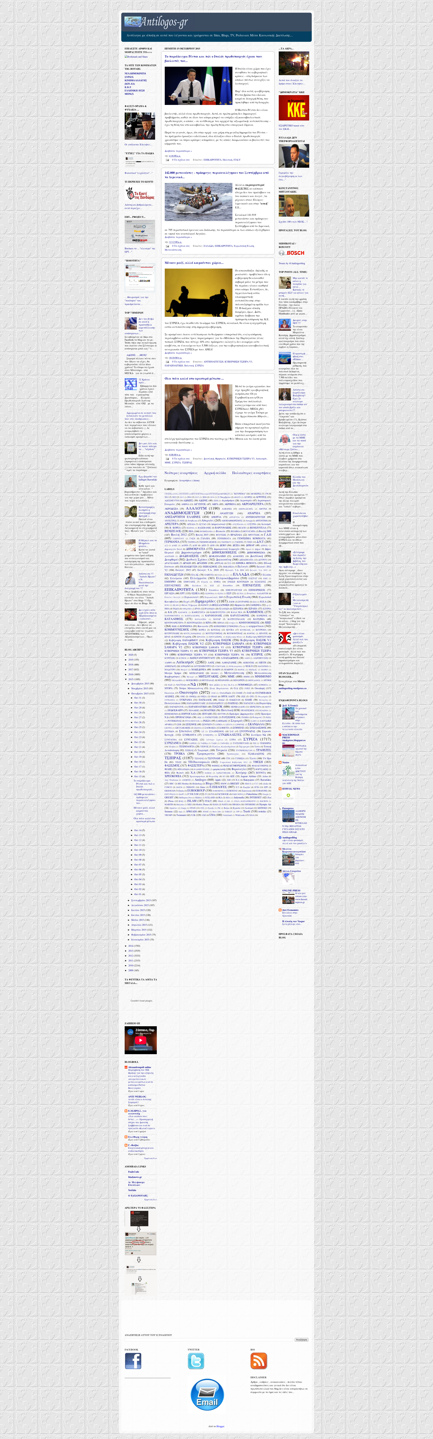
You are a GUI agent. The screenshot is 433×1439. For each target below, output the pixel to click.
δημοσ (248, 549)
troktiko (262, 811)
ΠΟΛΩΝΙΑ (263, 710)
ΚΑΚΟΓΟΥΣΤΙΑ (217, 612)
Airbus (265, 776)
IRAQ (181, 801)
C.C (256, 783)
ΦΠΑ (167, 772)
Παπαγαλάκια (172, 703)
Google (265, 794)
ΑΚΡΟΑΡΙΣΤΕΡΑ (253, 504)
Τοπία (257, 746)
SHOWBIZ (262, 807)
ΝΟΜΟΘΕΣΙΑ (245, 684)
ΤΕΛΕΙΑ (172, 746)
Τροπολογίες (233, 753)
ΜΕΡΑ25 (129, 94)
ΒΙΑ (191, 531)
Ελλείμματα (198, 578)
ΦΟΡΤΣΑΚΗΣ (261, 769)
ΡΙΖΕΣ (268, 717)
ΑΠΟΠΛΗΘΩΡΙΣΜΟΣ (232, 520)
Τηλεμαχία (244, 746)
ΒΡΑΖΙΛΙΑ (236, 534)
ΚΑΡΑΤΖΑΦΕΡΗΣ (239, 615)
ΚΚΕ (268, 622)
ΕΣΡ (229, 593)
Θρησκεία (220, 458)
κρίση (188, 636)
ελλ (227, 575)
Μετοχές (190, 676)
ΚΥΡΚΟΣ (183, 658)
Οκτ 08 (138, 859)
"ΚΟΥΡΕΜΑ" (239, 493)
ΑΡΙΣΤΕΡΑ (172, 524)
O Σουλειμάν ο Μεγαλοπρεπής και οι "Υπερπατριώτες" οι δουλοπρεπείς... (293, 601)
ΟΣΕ (243, 696)
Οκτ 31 (138, 697)
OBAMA (236, 804)
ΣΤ (203, 731)
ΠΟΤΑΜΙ (207, 713)
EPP (266, 787)
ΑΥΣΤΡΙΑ (251, 524)
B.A (237, 779)
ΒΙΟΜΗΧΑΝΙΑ (206, 531)
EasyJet (246, 787)
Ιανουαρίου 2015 (140, 939)
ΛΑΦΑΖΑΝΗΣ (229, 662)
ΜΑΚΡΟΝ (228, 669)
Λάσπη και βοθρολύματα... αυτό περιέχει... (139, 206)
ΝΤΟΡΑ (169, 688)
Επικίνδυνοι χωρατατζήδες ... (300, 516)
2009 (131, 970)
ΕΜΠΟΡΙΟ (170, 581)
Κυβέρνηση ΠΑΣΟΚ (218, 640)
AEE (232, 776)
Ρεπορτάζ (257, 717)
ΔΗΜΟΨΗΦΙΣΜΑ (256, 552)
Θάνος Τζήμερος (189, 605)
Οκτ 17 (138, 766)
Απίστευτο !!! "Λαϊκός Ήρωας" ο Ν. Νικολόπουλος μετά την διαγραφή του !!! (140, 581)
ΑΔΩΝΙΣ (203, 500)
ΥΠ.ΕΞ (178, 762)
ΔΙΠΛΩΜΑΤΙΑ (246, 559)
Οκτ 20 (138, 751)
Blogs (209, 783)
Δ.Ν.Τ (260, 542)
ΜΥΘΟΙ (267, 680)
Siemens (169, 811)
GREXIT (169, 797)
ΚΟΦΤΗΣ (251, 633)
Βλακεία (220, 531)
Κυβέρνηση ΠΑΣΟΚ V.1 (255, 640)
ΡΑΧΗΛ (245, 717)
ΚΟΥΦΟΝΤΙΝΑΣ (235, 633)
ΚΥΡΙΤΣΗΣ (170, 658)
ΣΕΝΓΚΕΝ (207, 724)
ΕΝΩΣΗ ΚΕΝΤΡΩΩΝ (238, 581)
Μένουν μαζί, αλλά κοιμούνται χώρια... (194, 262)
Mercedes (180, 804)
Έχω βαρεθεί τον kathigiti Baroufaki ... (148, 479)
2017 (131, 669)
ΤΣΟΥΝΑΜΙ (214, 758)
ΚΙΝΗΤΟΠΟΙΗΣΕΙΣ (249, 622)
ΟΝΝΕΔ (193, 696)
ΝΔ (193, 684)
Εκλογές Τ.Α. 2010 (208, 570)
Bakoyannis (249, 779)
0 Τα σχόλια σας (181, 159)
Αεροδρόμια (228, 500)
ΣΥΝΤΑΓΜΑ (171, 739)
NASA (215, 804)
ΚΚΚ (174, 626)
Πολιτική (227, 159)
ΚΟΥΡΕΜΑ (261, 629)
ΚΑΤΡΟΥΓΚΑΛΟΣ (236, 619)
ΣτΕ (232, 731)
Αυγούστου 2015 (140, 905)
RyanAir (236, 807)
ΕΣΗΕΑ (196, 593)
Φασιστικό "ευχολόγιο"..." (139, 172)
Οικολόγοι (169, 692)
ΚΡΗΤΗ (177, 636)
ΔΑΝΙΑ (184, 545)
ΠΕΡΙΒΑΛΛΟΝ (238, 706)
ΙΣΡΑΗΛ (252, 608)
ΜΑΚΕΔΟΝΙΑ (198, 669)
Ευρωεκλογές (192, 597)
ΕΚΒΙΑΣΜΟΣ (210, 566)
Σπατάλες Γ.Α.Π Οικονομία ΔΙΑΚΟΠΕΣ (197, 493)
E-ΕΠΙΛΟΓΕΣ (218, 787)
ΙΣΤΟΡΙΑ (267, 608)
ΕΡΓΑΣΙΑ (170, 593)
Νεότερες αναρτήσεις (181, 472)
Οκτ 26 (138, 722)
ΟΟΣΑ (204, 696)
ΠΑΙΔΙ (221, 699)
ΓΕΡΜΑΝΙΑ (172, 542)
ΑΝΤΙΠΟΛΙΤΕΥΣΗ (213, 361)
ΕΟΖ (212, 585)
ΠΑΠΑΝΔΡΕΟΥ (216, 703)
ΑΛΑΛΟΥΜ (196, 508)
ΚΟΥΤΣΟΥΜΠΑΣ (214, 633)
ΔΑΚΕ (174, 545)
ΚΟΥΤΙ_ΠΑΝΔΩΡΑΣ (192, 633)
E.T (237, 787)
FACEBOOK (223, 794)
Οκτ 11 (138, 845)
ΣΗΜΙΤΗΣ (239, 724)
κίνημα (232, 622)
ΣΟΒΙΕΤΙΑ (224, 727)
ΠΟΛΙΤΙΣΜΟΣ (248, 710)
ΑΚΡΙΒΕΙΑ (230, 504)
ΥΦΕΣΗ (258, 762)
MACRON (264, 801)
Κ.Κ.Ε (128, 87)
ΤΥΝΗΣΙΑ (240, 758)
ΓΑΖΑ (192, 538)
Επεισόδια (228, 585)
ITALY (237, 159)
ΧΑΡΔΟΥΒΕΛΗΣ (223, 773)
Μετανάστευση (173, 249)
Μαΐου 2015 (137, 919)
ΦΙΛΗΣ (168, 769)
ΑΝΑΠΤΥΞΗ (226, 513)
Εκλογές (243, 566)
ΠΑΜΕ (248, 699)
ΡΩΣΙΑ (207, 720)
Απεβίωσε (192, 520)
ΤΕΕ (254, 743)
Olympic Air (265, 804)
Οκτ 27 (138, 717)
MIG (189, 804)
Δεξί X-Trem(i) (290, 705)
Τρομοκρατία (206, 753)
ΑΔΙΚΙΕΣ (188, 500)
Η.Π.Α (263, 601)
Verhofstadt (227, 815)
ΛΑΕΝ (247, 658)
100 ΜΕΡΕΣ (255, 493)
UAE (204, 815)
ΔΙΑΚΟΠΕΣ (238, 556)
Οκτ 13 (138, 835)
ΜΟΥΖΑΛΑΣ (208, 680)
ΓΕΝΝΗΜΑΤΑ (224, 538)
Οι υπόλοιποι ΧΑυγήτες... (138, 144)
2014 (189, 497)
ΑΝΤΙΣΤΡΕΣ (170, 520)
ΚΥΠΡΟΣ (257, 654)
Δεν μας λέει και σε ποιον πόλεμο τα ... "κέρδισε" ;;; (148, 448)
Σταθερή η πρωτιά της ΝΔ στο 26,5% (301, 750)
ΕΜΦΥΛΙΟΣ (189, 581)
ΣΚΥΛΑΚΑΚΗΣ (182, 727)
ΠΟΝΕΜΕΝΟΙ (171, 713)
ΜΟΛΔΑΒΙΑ (177, 680)
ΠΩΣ (199, 717)
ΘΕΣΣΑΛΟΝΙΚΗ (220, 605)
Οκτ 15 (138, 776)
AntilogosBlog (289, 837)
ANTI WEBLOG (137, 1096)
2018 (212, 497)
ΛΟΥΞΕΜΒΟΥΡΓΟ (202, 666)
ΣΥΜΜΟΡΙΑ (208, 735)
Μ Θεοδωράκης (235, 666)
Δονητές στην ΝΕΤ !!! (300, 321)
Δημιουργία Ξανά (173, 549)
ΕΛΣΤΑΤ (253, 578)
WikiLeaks (240, 815)
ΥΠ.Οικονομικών (199, 762)
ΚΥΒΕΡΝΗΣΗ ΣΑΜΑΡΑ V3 (208, 647)
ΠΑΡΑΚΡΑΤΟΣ (176, 706)
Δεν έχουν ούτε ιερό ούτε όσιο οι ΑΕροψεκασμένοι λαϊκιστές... (148, 614)
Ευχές (187, 601)
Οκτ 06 (138, 869)
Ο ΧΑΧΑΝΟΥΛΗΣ (138, 1195)
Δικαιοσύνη (223, 559)
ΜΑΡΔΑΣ (253, 669)
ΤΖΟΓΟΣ (204, 746)
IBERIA (198, 797)
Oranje (183, 808)
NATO (225, 804)
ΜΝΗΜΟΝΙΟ (263, 676)
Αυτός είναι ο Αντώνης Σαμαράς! (140, 1101)
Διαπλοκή (209, 458)
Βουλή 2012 (179, 534)
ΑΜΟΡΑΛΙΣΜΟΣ (245, 509)
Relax (226, 807)
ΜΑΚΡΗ (216, 669)
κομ (243, 626)
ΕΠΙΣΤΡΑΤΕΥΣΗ (234, 589)
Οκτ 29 (138, 707)
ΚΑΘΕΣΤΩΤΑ (198, 612)
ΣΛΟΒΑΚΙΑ (210, 727)
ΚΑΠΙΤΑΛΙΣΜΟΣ (192, 615)
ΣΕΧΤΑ (229, 724)
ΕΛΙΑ (220, 575)
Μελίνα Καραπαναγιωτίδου (294, 850)
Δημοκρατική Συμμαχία (226, 549)
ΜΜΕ (168, 462)
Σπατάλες (185, 731)
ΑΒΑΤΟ (237, 497)
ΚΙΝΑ (209, 622)
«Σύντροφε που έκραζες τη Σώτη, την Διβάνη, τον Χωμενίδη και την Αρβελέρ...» (293, 559)
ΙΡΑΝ (197, 608)
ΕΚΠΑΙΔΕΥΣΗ (174, 574)
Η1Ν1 (167, 605)
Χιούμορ (241, 772)
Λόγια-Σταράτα (291, 871)
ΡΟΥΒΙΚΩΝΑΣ (175, 720)
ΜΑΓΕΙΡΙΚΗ (263, 666)
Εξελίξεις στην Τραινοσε (289, 914)
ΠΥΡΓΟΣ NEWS (291, 788)
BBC (171, 783)
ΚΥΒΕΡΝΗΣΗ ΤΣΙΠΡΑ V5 (192, 654)
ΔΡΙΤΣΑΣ (218, 563)
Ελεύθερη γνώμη (137, 1137)
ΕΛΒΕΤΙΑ (209, 574)
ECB (256, 787)
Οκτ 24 (138, 732)
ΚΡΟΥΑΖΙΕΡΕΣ (215, 636)
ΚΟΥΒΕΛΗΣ (245, 630)
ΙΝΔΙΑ (176, 608)
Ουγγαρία (263, 696)
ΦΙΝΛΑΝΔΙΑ (183, 769)
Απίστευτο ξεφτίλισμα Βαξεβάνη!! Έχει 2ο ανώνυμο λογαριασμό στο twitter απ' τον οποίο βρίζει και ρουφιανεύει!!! (293, 400)
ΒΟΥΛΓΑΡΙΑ (249, 531)
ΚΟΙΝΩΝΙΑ (186, 626)
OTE (202, 808)
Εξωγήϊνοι (196, 585)
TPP (237, 811)
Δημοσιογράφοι (191, 552)
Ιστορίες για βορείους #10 (299, 859)
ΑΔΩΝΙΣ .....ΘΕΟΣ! (137, 355)
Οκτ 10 (138, 849)
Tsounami (181, 815)
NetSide (132, 1190)
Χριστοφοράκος (197, 776)
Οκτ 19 (138, 756)
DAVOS (179, 787)
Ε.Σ (229, 563)
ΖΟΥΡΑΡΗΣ (243, 601)
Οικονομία (188, 692)
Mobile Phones (202, 804)
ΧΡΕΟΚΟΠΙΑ (173, 776)
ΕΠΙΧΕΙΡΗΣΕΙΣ (257, 589)
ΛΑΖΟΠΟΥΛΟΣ (260, 658)
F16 (212, 794)
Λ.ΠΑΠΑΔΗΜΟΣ (230, 658)
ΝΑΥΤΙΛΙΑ (181, 684)
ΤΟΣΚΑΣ (189, 750)
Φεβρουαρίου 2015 (141, 934)
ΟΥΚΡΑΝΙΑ (186, 699)
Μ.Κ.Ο (249, 666)
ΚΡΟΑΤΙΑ (201, 636)
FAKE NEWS (237, 794)
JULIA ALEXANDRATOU (245, 801)
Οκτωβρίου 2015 (140, 693)
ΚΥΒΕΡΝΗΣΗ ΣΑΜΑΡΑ (228, 643)
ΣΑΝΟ (253, 721)
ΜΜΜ (247, 676)
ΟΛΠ (249, 692)
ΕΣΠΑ (220, 593)
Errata (181, 790)
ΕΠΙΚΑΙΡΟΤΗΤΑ (212, 159)
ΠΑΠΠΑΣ (233, 703)
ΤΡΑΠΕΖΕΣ (263, 750)
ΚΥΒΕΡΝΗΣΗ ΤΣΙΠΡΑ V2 (179, 650)
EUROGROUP (196, 790)
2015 (197, 497)
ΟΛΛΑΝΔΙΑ (225, 692)
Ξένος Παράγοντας (219, 688)
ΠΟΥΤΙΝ (222, 713)
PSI (219, 808)
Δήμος (258, 549)
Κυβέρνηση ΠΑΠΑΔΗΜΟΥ (183, 640)
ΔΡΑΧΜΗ (202, 563)
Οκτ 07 (138, 864)
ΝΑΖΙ (170, 685)
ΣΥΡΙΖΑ (199, 365)
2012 (174, 497)
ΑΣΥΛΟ (202, 524)
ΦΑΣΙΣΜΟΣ (172, 765)
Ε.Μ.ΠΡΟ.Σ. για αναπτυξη (137, 1112)
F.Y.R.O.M (193, 794)
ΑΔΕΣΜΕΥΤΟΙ (172, 500)
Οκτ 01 (138, 894)
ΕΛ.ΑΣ (195, 574)
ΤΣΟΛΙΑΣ (199, 758)
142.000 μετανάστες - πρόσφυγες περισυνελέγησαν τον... (145, 799)
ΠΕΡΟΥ (268, 707)
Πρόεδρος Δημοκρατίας (241, 713)
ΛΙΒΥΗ (262, 662)
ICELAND (210, 797)
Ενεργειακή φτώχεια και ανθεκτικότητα (141, 1149)
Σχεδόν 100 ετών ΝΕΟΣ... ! (293, 221)
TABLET (228, 811)
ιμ (267, 605)
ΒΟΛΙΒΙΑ (235, 531)
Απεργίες (208, 520)
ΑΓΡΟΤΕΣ (261, 497)
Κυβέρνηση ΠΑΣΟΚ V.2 (188, 643)
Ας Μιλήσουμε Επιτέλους (136, 1183)
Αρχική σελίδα (215, 472)
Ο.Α (236, 688)
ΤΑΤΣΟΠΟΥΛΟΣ (241, 743)
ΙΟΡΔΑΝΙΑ (187, 608)
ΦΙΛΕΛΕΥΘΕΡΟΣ (260, 765)
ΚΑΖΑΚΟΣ (183, 612)
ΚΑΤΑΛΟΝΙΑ (200, 619)
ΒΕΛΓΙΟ (242, 527)
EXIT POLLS (170, 794)
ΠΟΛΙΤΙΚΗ (209, 710)
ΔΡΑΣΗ (187, 563)
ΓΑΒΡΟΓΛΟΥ (178, 538)
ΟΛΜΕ (239, 692)
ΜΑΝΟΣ (241, 669)
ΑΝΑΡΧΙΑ (253, 513)
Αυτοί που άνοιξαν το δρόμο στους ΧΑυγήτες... (292, 82)
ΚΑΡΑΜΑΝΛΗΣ (213, 615)
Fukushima (251, 794)
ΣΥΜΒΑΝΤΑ (189, 734)
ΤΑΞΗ (213, 743)
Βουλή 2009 (265, 531)
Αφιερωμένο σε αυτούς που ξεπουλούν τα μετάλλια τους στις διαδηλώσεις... (140, 415)
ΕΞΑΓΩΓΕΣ (260, 581)
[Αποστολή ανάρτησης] (167, 159)
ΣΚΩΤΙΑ (197, 728)
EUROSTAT (232, 790)
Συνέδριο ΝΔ (258, 734)
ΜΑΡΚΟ (264, 669)
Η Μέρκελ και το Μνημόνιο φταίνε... (148, 543)
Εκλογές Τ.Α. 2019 (258, 570)
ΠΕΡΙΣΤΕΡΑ (255, 706)
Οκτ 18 (138, 761)
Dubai (202, 787)
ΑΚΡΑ (215, 504)
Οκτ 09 (138, 854)
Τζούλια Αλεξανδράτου (223, 746)
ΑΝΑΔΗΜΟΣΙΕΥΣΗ (182, 512)
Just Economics (290, 910)
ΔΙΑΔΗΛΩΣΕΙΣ (189, 556)
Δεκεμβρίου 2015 (140, 683)
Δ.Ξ (166, 545)
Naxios (285, 762)
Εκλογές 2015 (183, 570)
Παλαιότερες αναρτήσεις (251, 472)
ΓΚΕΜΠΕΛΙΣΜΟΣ (208, 541)
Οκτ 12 (138, 840)
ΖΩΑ (255, 601)
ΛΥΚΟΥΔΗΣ (220, 666)
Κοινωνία (203, 626)
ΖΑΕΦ (231, 601)
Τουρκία (221, 750)
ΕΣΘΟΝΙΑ (209, 593)
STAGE (206, 811)
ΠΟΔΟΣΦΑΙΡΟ (175, 710)
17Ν (266, 493)
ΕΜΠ (265, 578)
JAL (228, 801)
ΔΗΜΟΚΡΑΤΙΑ (195, 549)
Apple (218, 779)
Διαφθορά (171, 559)
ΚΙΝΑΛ (221, 622)
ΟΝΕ (182, 696)
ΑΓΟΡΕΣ (248, 497)
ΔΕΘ (212, 545)
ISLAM (191, 801)
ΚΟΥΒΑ (230, 629)
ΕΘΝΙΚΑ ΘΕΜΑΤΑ (246, 563)
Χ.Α (193, 772)
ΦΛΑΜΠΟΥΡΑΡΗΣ (202, 769)
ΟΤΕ (252, 696)
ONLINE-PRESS (291, 890)
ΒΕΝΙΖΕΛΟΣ (173, 531)
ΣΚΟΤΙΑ (168, 728)
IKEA (228, 797)
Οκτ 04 (138, 879)
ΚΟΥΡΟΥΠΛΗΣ (172, 633)
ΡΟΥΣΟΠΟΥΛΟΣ (192, 721)
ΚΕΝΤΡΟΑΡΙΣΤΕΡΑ (174, 622)
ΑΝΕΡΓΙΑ (216, 517)
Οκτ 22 (138, 742)
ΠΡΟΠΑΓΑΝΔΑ (183, 717)
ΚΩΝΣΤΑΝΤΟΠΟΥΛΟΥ (202, 658)
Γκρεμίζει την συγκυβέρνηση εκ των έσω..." (290, 176)
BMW (224, 783)
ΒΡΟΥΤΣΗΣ (254, 534)
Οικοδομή (260, 688)
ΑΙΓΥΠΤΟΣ (200, 504)
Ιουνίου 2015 (138, 915)
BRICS (248, 783)
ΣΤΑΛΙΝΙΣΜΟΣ (216, 731)
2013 (182, 497)
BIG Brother (183, 783)
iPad (269, 797)
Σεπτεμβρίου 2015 (141, 900)
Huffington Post (185, 797)
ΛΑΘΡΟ (168, 662)
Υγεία (252, 758)
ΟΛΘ (213, 693)
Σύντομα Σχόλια (215, 739)
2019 (131, 659)
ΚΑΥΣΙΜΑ (259, 619)
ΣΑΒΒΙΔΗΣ (221, 720)
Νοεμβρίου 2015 (140, 688)
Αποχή (249, 520)
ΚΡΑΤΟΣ (263, 633)
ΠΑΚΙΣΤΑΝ (234, 699)
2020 (131, 654)
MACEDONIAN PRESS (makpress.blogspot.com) (293, 739)
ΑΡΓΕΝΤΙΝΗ (261, 520)
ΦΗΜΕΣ (216, 765)
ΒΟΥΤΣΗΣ (221, 534)
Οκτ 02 (138, 889)
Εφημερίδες (205, 600)
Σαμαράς (237, 720)
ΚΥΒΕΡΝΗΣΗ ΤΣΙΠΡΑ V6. (229, 654)
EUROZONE (261, 790)
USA (212, 815)
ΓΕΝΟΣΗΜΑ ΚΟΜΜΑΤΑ (251, 538)
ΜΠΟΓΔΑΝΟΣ (254, 680)
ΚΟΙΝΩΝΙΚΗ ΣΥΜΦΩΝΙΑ (226, 626)
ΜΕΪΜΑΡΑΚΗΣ (196, 673)
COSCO (168, 787)
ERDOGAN (170, 790)
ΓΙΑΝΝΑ (192, 541)
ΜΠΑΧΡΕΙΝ (239, 680)
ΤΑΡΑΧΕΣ (224, 743)
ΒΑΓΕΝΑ (190, 527)
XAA (251, 815)
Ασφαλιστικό (218, 524)
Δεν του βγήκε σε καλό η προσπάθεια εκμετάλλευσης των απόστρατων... (140, 326)
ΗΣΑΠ (175, 605)
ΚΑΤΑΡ (217, 619)
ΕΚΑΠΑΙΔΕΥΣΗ (188, 566)
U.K (193, 815)
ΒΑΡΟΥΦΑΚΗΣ (223, 527)
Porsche (211, 808)
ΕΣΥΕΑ (240, 593)
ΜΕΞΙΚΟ (214, 673)
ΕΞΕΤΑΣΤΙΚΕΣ (173, 585)
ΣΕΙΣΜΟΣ (191, 724)
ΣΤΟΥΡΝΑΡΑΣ (247, 731)
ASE (229, 779)
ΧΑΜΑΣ (208, 773)
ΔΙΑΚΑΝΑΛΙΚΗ (217, 556)
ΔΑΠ (194, 545)
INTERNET (256, 797)
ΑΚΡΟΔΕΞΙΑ (171, 508)
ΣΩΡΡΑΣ (193, 743)
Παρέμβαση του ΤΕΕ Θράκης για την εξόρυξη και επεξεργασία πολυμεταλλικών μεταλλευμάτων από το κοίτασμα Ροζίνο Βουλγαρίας (140, 1079)
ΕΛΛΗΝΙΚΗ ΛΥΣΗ (135, 90)
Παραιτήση (265, 703)
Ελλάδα (267, 574)
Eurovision (246, 790)
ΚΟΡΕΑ (202, 629)
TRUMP (168, 815)
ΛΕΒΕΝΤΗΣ (248, 662)
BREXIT (234, 783)
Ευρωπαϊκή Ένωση (244, 245)
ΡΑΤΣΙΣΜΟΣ (229, 717)
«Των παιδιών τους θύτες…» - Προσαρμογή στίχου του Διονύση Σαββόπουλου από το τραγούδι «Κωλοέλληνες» (141, 1122)
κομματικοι (256, 626)
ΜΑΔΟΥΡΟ (170, 669)
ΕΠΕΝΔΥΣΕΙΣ (252, 585)
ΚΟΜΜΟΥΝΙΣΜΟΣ (177, 629)
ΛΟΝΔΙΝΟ (185, 666)
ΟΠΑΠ (214, 696)
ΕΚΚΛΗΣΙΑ (228, 566)
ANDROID (186, 780)
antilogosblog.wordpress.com (292, 689)
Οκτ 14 (138, 830)
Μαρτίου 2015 (139, 929)
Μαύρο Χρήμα (173, 673)
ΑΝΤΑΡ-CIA (234, 517)
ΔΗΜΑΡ (250, 545)
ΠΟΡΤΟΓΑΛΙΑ (189, 713)
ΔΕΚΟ (223, 545)
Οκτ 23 (138, 737)
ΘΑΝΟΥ (205, 605)
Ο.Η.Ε (247, 688)
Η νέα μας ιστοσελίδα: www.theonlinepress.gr (301, 898)
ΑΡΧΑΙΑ (191, 524)
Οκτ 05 (138, 874)
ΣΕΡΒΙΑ (218, 724)
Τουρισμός (203, 750)
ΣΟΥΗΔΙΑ (169, 731)
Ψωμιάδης (214, 776)
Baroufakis (265, 779)
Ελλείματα (176, 578)
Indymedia (239, 797)
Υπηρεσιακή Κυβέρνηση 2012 (233, 762)
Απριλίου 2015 (139, 924)
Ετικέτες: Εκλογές (173, 597)
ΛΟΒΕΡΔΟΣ (170, 666)
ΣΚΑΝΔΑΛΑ (256, 724)
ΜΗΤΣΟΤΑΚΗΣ (209, 676)
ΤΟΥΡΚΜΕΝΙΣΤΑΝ (244, 750)
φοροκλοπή (219, 769)
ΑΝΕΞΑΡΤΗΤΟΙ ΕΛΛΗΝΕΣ (183, 517)
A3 (223, 776)
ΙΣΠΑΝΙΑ (238, 608)
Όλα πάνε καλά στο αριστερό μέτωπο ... (194, 378)
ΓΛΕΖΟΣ (239, 541)
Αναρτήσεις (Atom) (189, 480)
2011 (167, 497)
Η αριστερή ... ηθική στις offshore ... (300, 356)
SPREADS (191, 811)
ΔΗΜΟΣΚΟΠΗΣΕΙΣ (224, 552)
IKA (220, 797)
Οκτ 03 (138, 884)
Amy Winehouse (171, 780)
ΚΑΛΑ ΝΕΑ (236, 612)
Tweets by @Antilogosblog (292, 263)
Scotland (249, 807)
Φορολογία (239, 769)
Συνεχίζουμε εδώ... (291, 924)
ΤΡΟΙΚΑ (179, 753)
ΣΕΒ (179, 724)
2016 (204, 497)
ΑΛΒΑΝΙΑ (227, 508)
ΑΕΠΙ (215, 500)
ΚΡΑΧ (167, 636)
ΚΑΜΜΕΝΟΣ (255, 612)
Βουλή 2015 (202, 534)
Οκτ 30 (138, 702)
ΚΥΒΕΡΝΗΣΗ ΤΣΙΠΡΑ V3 (238, 361)
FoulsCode (133, 1171)
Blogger (220, 1426)
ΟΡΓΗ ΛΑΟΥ (228, 696)
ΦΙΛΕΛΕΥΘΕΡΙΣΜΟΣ (234, 765)
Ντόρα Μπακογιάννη (191, 688)
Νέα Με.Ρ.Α (229, 685)
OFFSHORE (250, 804)
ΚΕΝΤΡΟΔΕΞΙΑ (194, 622)
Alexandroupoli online (139, 1067)
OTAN (193, 807)
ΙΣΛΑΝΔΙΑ (224, 608)
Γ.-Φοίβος (133, 1145)
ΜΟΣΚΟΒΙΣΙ (192, 680)
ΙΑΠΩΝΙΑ (255, 605)
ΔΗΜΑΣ (264, 545)
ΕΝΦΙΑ (217, 581)
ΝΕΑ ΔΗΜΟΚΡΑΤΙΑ (135, 73)
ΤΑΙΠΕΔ (204, 743)
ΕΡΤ (182, 593)
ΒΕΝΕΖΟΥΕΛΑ (258, 527)
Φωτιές (180, 772)
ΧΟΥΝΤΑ (261, 772)
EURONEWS (218, 790)
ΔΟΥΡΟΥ (262, 559)
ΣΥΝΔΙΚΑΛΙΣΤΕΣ (230, 735)
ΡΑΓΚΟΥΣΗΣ (211, 717)
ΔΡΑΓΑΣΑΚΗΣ (172, 563)
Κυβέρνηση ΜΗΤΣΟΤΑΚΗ (258, 636)
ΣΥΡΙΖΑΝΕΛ (173, 743)
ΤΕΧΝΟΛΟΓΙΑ (187, 746)
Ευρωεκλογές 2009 (214, 597)
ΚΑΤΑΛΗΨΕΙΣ (174, 619)
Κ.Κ (170, 612)
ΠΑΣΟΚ (217, 706)
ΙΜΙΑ (167, 608)
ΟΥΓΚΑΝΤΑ (170, 700)
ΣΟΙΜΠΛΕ (238, 727)
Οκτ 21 (138, 747)
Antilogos (201, 780)
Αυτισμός (266, 524)
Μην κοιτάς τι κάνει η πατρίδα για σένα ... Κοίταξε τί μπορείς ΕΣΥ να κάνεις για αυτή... (293, 286)
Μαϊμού (184, 669)
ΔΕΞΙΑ (236, 545)
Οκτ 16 (138, 771)
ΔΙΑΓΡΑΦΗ (169, 556)
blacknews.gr (135, 1177)
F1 (206, 794)
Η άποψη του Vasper (293, 921)
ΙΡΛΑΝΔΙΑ (209, 608)
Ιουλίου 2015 (138, 910)
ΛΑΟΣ (211, 662)
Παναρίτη (263, 700)
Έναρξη (204, 581)
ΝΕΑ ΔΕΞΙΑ (214, 685)
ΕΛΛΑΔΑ (208, 245)
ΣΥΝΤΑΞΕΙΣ (191, 739)
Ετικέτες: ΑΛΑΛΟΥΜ (257, 593)
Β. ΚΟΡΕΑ (175, 527)
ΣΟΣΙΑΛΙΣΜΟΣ (258, 727)
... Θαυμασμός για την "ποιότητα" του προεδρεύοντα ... (137, 300)
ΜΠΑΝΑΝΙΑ (224, 680)
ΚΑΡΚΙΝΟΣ (262, 615)
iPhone (171, 801)
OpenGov (173, 808)
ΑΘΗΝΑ (185, 504)
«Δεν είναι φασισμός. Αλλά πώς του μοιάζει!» (300, 638)
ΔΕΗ (203, 545)
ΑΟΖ (182, 520)
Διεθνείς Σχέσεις (197, 559)
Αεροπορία (246, 500)
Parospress (288, 808)
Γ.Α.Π (267, 534)
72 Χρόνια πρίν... (144, 381)
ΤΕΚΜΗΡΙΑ (265, 743)
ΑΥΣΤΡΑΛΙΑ (237, 524)
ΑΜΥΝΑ (263, 508)
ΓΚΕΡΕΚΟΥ (226, 542)
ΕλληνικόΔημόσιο (227, 578)
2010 (131, 965)
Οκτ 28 (138, 712)
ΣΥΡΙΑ (233, 739)
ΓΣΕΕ (249, 541)
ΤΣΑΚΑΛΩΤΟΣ (256, 753)
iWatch (220, 801)
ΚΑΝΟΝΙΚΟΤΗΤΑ (172, 615)
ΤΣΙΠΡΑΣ (187, 462)
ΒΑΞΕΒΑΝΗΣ (204, 527)
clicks (265, 783)
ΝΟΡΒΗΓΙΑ (263, 685)
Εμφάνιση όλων (150, 1158)
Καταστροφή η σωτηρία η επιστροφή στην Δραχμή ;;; (147, 511)
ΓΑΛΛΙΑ (205, 538)
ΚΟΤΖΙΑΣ (215, 629)
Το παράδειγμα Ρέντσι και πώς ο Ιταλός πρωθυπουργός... (144, 785)
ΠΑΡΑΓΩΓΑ (249, 703)
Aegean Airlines (248, 776)
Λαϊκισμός (261, 458)
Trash (246, 811)
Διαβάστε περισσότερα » (178, 150)
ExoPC (181, 794)
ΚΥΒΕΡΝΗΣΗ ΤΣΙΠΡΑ (248, 647)
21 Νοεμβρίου (224, 497)
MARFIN (169, 804)
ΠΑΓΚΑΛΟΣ (205, 699)
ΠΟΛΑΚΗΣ (194, 710)
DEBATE (190, 787)
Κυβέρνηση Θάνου (234, 636)
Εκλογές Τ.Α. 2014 (234, 570)
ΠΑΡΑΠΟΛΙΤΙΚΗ (174, 365)
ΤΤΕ (228, 758)
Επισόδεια (214, 589)
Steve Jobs (216, 811)
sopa (180, 811)
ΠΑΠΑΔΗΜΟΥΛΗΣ (196, 703)
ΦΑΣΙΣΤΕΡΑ (196, 765)
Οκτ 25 (138, 727)
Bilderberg (197, 783)
